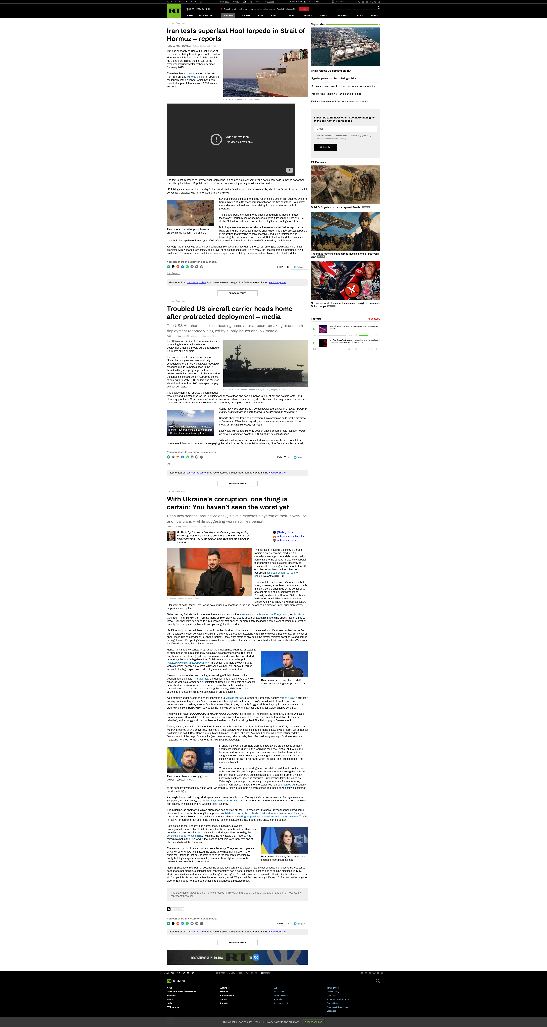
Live (275, 988)
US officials (193, 76)
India (260, 15)
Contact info (332, 1003)
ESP (175, 2)
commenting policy (196, 282)
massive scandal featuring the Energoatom (263, 614)
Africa (273, 15)
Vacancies (331, 1011)
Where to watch (281, 996)
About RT (331, 996)
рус (178, 973)
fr (188, 973)
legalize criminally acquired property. (188, 662)
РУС (181, 2)
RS (195, 2)
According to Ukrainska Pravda (220, 800)
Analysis (308, 15)
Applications (279, 992)
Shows (360, 15)
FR (191, 2)
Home (171, 23)
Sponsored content (282, 1003)
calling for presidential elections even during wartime (268, 816)
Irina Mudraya (201, 678)
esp (172, 973)
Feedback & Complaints (337, 1007)
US (169, 463)
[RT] (224, 2)
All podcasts (374, 319)
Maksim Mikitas (234, 697)
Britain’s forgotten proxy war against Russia (336, 207)
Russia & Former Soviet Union (200, 15)
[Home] (174, 11)
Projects (374, 15)
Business (246, 15)
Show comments (237, 293)
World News (228, 15)
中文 (200, 2)
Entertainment (342, 15)
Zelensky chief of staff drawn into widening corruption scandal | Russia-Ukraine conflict (260, 9)
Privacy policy (333, 992)
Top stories (318, 24)
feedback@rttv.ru (277, 282)
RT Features (290, 15)
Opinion (323, 15)
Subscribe (325, 147)
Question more (198, 9)
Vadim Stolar (287, 697)
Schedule (278, 999)
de (183, 973)
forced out (289, 784)
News (169, 988)
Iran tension (173, 273)
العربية (169, 2)
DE (186, 2)
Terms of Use (333, 988)
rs (193, 973)
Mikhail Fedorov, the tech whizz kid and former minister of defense (262, 813)
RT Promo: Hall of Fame (338, 999)
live (304, 9)
